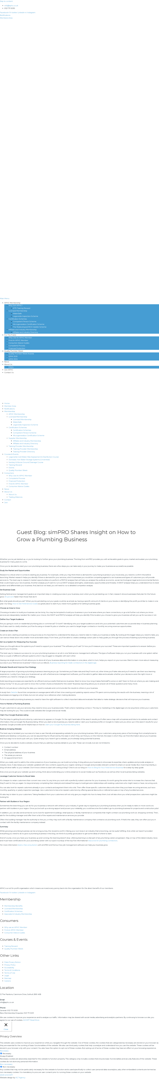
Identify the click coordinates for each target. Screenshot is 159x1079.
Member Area (10, 406)
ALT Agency (20, 1078)
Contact (7, 500)
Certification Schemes (18, 427)
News (6, 489)
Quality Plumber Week (18, 470)
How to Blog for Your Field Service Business (105, 768)
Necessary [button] (4, 1051)
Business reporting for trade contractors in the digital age (73, 663)
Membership (9, 411)
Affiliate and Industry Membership (27, 441)
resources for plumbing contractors (102, 841)
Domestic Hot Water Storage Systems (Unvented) (29, 460)
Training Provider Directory (24, 452)
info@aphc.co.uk (11, 6)
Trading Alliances (15, 497)
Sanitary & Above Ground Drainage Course (26, 462)
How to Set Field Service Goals (24, 604)
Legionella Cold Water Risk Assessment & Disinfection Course (34, 457)
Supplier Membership (18, 438)
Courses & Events (11, 454)
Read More (34, 1020)
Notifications (9, 409)
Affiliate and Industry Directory (25, 443)
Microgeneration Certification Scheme (28, 435)
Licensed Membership (18, 417)
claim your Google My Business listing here (62, 725)
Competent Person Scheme (24, 433)
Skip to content (6, 1)
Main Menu (4, 298)
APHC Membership (17, 414)
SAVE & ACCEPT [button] (6, 1075)
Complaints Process (17, 478)
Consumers (9, 473)
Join (6, 502)
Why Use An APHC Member (20, 476)
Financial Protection (17, 481)
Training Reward (15, 465)
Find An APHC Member (18, 484)
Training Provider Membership (21, 446)
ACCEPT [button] (26, 1020)
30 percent (9, 597)
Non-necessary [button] (6, 1064)
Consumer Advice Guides (19, 486)
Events (11, 468)
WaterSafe (17, 422)
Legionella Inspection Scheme (25, 425)
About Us (8, 492)
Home (7, 403)
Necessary (7, 1053)
